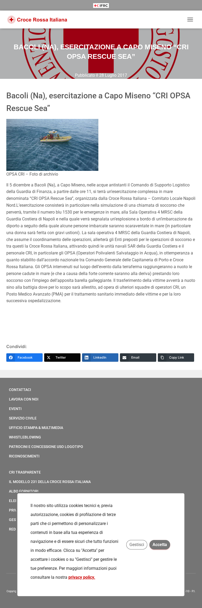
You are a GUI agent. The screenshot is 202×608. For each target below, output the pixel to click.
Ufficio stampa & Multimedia (36, 428)
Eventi (15, 409)
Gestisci (137, 544)
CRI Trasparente (25, 472)
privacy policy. (81, 577)
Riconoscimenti (24, 456)
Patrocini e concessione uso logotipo (46, 447)
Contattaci (20, 390)
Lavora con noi (23, 399)
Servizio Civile (23, 418)
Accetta (160, 544)
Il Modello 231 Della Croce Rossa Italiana (50, 482)
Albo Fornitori (23, 491)
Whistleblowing (25, 437)
